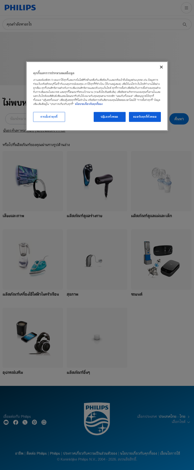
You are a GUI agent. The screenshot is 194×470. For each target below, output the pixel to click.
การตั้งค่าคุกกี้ (49, 116)
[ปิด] (161, 67)
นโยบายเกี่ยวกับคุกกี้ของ (89, 104)
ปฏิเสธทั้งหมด (109, 116)
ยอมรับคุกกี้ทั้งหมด (145, 116)
